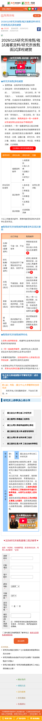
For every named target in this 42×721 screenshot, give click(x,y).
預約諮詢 (22, 718)
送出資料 (21, 641)
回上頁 (37, 16)
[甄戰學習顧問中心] (13, 3)
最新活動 (8, 718)
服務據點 (36, 718)
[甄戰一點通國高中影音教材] (28, 3)
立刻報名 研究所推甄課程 (22, 148)
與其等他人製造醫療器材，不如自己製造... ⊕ (20, 389)
